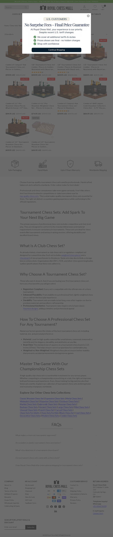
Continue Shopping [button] (56, 50)
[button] (88, 16)
